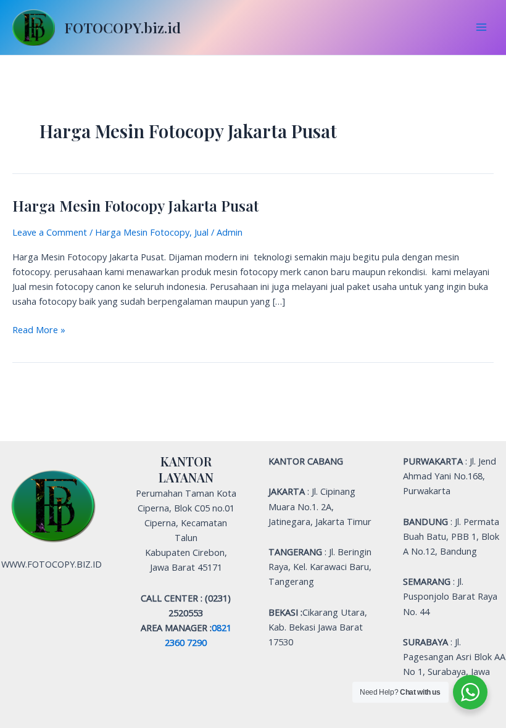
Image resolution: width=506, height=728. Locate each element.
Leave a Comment (49, 232)
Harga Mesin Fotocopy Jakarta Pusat (135, 205)
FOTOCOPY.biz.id (122, 27)
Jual (201, 232)
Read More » (38, 329)
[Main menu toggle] (481, 27)
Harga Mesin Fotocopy (142, 232)
